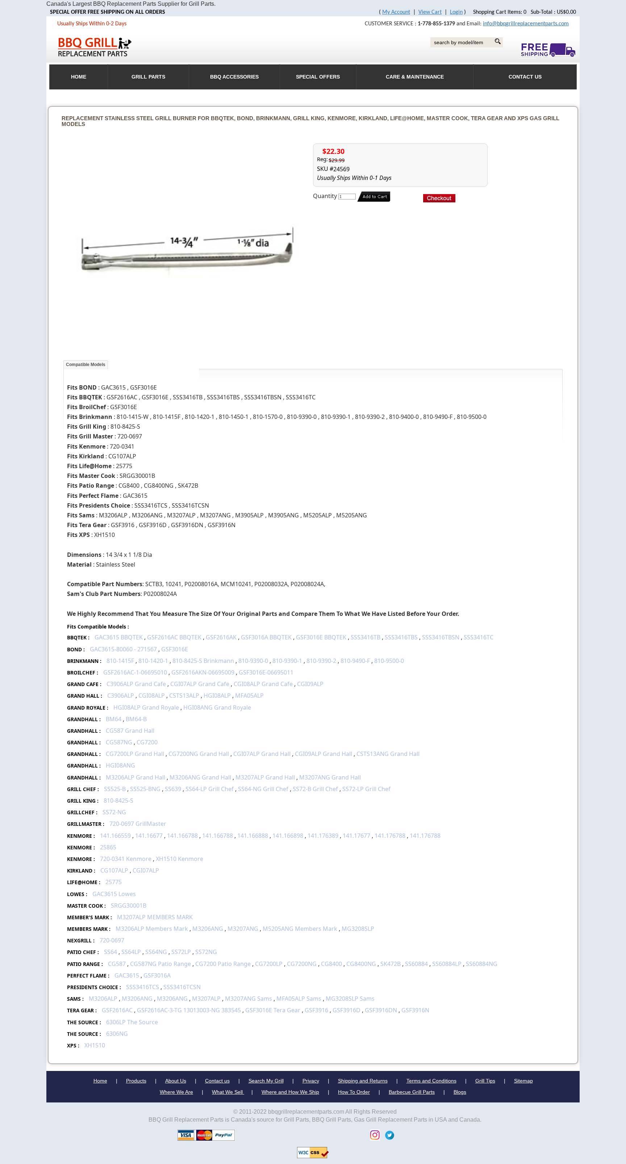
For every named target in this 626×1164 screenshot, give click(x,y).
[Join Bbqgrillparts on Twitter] (387, 1134)
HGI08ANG (120, 765)
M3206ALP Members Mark (152, 929)
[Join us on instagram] (373, 1134)
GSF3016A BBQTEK (266, 637)
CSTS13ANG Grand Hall (388, 754)
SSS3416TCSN (182, 987)
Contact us (217, 1081)
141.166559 (115, 836)
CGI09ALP (310, 684)
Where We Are (176, 1092)
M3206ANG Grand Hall (200, 777)
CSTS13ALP (184, 695)
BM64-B (136, 719)
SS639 (173, 789)
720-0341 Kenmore (125, 859)
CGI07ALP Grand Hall (262, 754)
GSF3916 (316, 1010)
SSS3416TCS (142, 987)
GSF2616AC (117, 1010)
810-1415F (120, 661)
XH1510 (94, 1045)
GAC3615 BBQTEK (119, 637)
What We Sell (228, 1092)
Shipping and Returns (363, 1081)
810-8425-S (118, 800)
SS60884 (416, 964)
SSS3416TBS (401, 637)
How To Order (354, 1092)
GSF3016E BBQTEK (321, 637)
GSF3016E (174, 649)
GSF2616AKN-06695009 (202, 672)
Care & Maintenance (415, 77)
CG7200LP (269, 964)
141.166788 (182, 836)
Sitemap (523, 1081)
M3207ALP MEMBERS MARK (155, 917)
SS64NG (156, 952)
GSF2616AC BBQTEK (174, 637)
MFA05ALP (249, 695)
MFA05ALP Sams (299, 999)
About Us (175, 1081)
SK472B (390, 964)
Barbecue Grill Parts (412, 1092)
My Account (396, 12)
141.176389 (323, 836)
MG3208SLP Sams (350, 999)
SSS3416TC (478, 637)
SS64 (110, 952)
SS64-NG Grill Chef (263, 789)
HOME (78, 77)
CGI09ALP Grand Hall (323, 754)
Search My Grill (266, 1081)
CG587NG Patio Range (160, 964)
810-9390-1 (287, 661)
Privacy (310, 1081)
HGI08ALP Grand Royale (146, 707)
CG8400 (331, 964)
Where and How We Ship (290, 1092)
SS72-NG (114, 812)
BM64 (113, 719)
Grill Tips (485, 1081)
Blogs (460, 1092)
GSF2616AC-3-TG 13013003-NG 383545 (189, 1010)
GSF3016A (157, 975)
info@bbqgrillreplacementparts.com (526, 24)
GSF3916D (346, 1010)
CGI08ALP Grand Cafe (263, 684)
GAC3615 (126, 975)
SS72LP (181, 952)
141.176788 (390, 836)
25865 (108, 847)
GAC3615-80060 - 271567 (123, 649)
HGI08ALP (217, 695)
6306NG (117, 1034)
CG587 (117, 964)
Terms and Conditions (431, 1081)
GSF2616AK (221, 637)
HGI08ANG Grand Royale (217, 707)
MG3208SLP (358, 929)
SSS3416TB (365, 637)
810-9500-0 (389, 661)
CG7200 (147, 742)
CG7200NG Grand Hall (198, 754)
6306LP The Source (132, 1022)
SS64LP (131, 952)
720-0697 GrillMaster (137, 824)
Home (100, 1081)
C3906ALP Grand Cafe (136, 684)
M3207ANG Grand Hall (330, 777)
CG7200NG (302, 964)
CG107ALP (114, 870)
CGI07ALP (146, 870)
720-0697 (112, 940)
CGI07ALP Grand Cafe (199, 684)
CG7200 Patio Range (223, 964)
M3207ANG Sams (248, 999)
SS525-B (115, 789)
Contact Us (525, 77)
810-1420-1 (153, 661)
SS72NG (206, 952)
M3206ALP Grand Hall (135, 777)
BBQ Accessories (234, 77)
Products (136, 1081)
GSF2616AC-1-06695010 (135, 672)
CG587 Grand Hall (130, 731)
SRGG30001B (128, 905)
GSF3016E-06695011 (266, 672)
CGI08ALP (151, 695)
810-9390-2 (321, 661)
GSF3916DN (381, 1010)
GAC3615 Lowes (114, 894)
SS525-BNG (145, 789)
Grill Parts (148, 77)
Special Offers (318, 77)
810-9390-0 (253, 661)
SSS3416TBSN (440, 637)
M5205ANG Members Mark (300, 929)
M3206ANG (207, 929)
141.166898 (287, 836)
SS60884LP (447, 964)
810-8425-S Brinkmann (203, 661)
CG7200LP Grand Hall (135, 754)
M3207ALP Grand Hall (265, 777)
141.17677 (356, 836)
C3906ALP (120, 695)
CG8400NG (361, 964)
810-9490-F (355, 661)
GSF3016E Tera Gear (272, 1010)
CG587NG (119, 742)
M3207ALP (206, 999)
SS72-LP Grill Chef (366, 789)
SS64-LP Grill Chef (210, 789)
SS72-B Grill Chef (315, 789)
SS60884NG (481, 964)
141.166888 (252, 836)
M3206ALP (103, 999)
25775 (113, 882)
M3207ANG (243, 929)
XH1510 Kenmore (179, 859)
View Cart (430, 12)
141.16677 (149, 836)
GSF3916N (415, 1010)
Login (456, 12)
